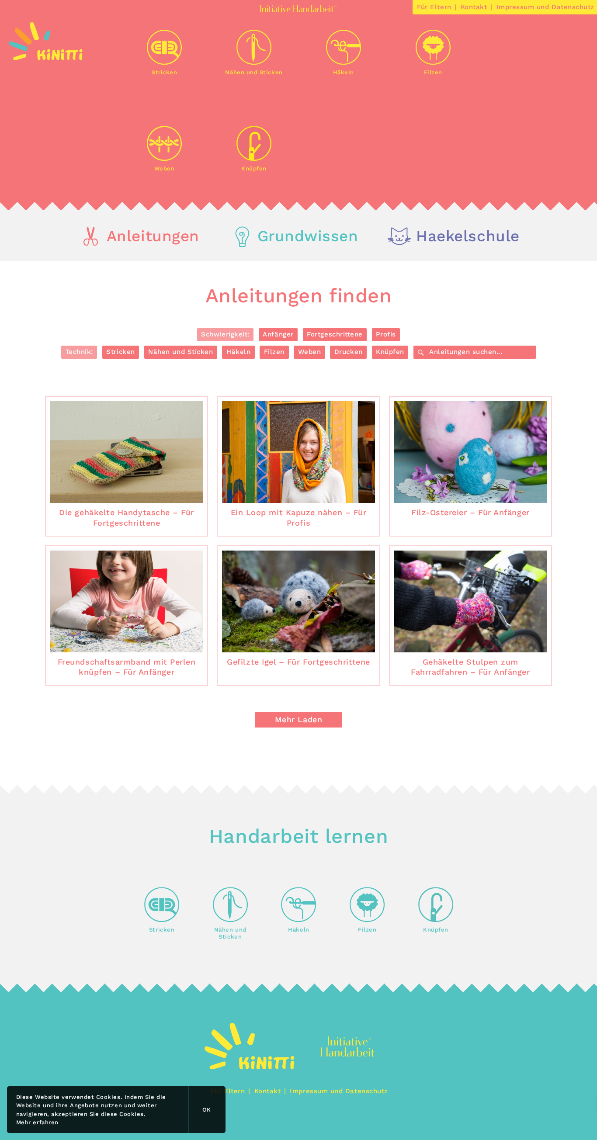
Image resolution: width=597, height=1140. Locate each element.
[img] (46, 57)
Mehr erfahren (37, 1122)
